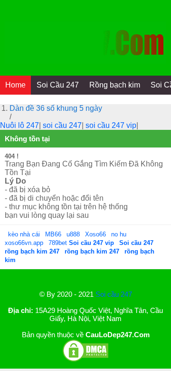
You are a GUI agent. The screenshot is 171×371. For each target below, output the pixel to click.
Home (15, 85)
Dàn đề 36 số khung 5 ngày (56, 108)
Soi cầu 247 (113, 294)
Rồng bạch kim (114, 85)
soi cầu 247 (62, 125)
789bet (58, 242)
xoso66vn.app (25, 242)
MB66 (53, 234)
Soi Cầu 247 (58, 85)
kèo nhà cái (24, 234)
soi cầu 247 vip (111, 125)
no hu (119, 234)
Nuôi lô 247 (19, 125)
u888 (73, 234)
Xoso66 (96, 234)
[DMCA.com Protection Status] (85, 360)
